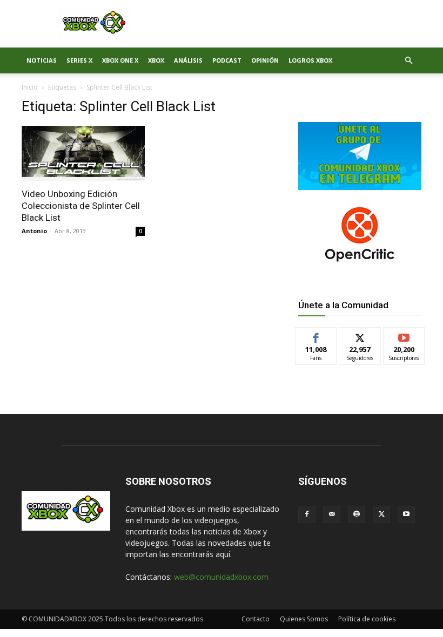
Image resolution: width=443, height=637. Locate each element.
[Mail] (331, 514)
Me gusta (316, 335)
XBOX (156, 60)
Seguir (360, 335)
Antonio (34, 231)
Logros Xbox (310, 60)
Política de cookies (366, 619)
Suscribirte (404, 335)
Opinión (265, 60)
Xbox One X (120, 60)
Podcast (226, 60)
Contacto (255, 619)
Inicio (30, 87)
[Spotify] (356, 514)
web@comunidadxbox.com (221, 577)
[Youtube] (406, 514)
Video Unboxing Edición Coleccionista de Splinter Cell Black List (81, 205)
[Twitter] (381, 514)
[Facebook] (307, 514)
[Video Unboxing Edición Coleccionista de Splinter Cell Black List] (83, 153)
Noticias (41, 60)
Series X (79, 60)
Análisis (188, 60)
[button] (408, 61)
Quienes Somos (304, 619)
